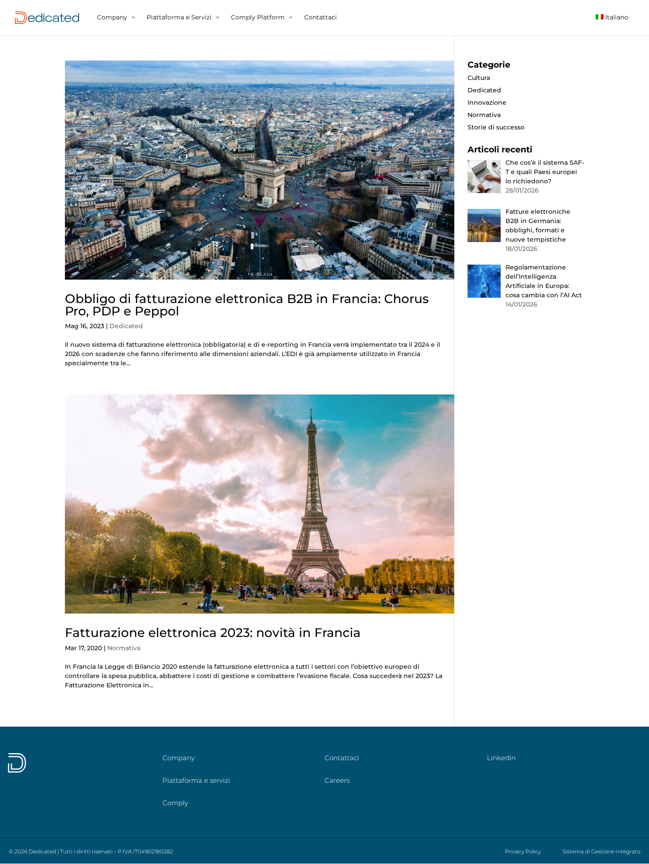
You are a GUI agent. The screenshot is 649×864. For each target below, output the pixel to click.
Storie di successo (496, 127)
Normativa (123, 648)
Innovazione (487, 102)
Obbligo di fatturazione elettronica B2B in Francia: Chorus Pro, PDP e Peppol (247, 304)
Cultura (479, 78)
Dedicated (126, 326)
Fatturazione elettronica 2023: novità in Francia (213, 632)
